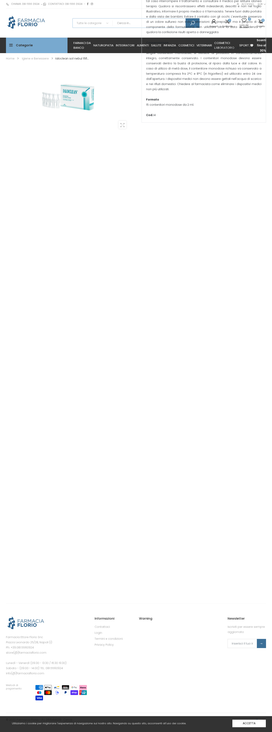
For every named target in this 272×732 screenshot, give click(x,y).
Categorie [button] (24, 45)
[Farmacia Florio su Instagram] (92, 4)
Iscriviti (261, 643)
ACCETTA (249, 723)
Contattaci (102, 627)
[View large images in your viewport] (122, 125)
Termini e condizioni (109, 639)
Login (98, 633)
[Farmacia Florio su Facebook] (87, 4)
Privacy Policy (104, 645)
